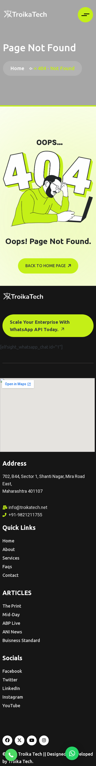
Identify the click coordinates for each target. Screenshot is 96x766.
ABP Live (11, 623)
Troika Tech (30, 753)
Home (18, 68)
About (8, 549)
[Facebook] (7, 740)
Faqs (7, 566)
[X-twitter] (20, 740)
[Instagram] (44, 740)
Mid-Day (11, 614)
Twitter (9, 679)
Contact (10, 575)
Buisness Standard (21, 640)
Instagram (12, 696)
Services (10, 557)
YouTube (11, 705)
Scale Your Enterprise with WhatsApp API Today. (40, 325)
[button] (72, 753)
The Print (11, 605)
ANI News (12, 631)
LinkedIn (11, 688)
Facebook (12, 671)
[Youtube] (32, 740)
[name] (25, 14)
